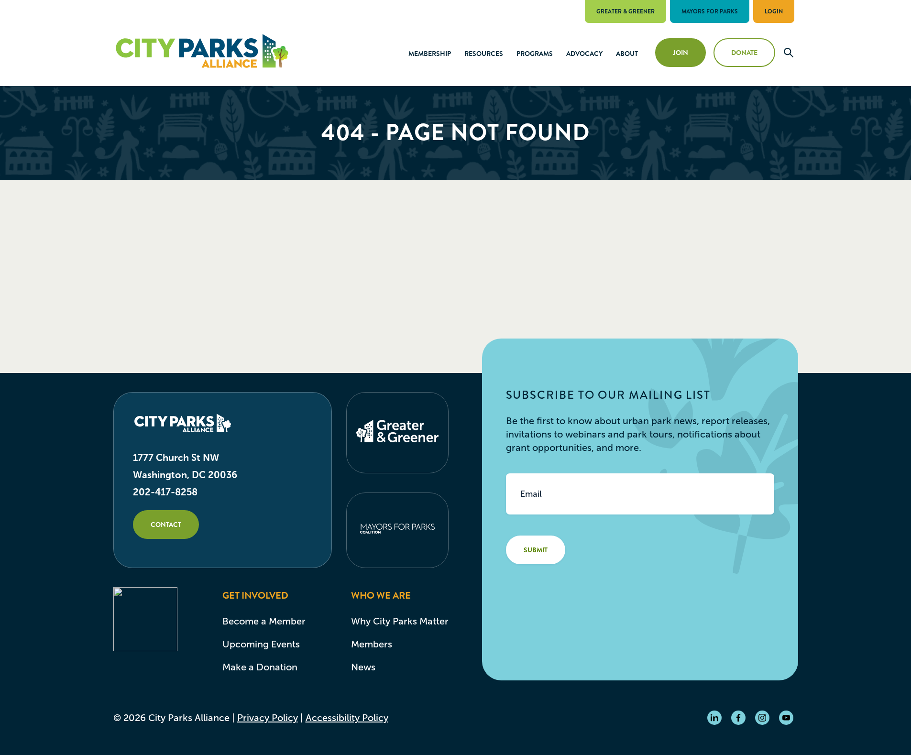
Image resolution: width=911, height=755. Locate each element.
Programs (534, 53)
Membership (429, 53)
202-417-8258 (165, 492)
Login (774, 11)
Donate (744, 52)
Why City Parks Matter (400, 621)
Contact (166, 524)
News (363, 667)
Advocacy (584, 53)
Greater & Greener (625, 11)
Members (371, 644)
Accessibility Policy (347, 717)
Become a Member (264, 621)
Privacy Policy (267, 717)
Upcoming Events (261, 644)
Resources (483, 53)
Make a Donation (259, 667)
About (627, 53)
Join (680, 52)
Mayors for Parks (709, 11)
